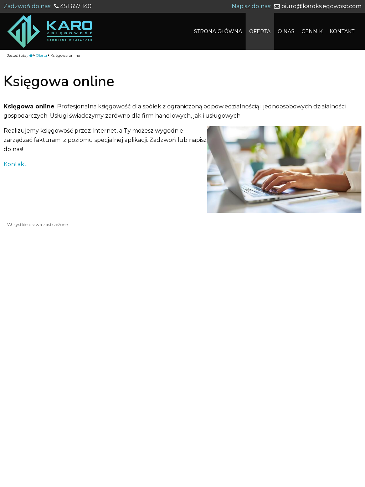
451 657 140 (75, 6)
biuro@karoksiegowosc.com (320, 6)
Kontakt (15, 164)
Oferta (41, 55)
